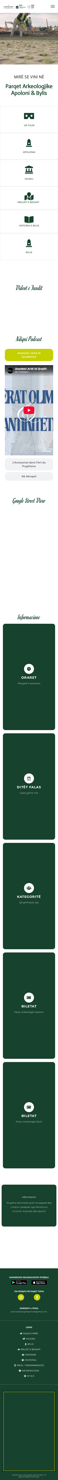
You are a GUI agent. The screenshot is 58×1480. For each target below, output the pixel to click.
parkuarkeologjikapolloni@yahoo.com (29, 1312)
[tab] (29, 355)
